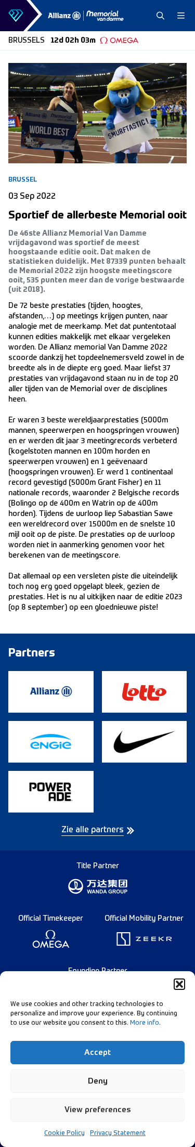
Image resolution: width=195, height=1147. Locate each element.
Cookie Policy (64, 1133)
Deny (98, 1081)
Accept (97, 1052)
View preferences (97, 1110)
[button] (179, 984)
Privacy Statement (118, 1133)
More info (144, 1023)
